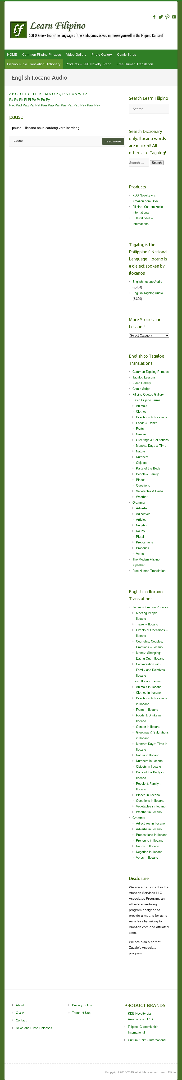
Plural (140, 536)
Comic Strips (126, 54)
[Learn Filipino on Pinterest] (167, 17)
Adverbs (141, 508)
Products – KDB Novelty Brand (88, 64)
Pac (12, 105)
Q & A (20, 1013)
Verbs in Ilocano (147, 857)
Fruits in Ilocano (147, 709)
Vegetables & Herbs (149, 491)
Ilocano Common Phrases (150, 607)
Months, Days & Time (151, 445)
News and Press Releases (34, 1028)
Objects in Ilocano (148, 766)
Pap (51, 105)
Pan (44, 105)
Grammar (138, 502)
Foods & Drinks (146, 423)
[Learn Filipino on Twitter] (161, 17)
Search (157, 162)
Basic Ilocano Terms (146, 681)
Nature (140, 451)
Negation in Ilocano (149, 852)
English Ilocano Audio (147, 281)
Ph (21, 99)
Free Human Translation (135, 64)
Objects (141, 463)
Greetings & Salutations (152, 440)
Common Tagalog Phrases (150, 372)
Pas (64, 105)
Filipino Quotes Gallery (148, 394)
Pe (16, 99)
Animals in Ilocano (148, 687)
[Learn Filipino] (93, 30)
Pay (97, 105)
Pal (38, 105)
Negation (142, 525)
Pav (83, 105)
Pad (19, 105)
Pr (39, 99)
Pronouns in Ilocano (149, 840)
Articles (141, 519)
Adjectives (143, 514)
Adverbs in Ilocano (149, 829)
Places (141, 480)
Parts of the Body (148, 468)
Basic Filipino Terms (146, 400)
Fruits (140, 428)
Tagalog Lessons (144, 377)
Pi (26, 99)
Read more (113, 141)
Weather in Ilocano (149, 812)
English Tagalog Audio (147, 293)
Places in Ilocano (148, 795)
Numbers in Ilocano (149, 761)
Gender (141, 434)
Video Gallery (76, 54)
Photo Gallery (101, 54)
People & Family (147, 474)
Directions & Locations (151, 417)
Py (48, 99)
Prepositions (144, 542)
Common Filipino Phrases (41, 54)
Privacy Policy (82, 1005)
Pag (26, 105)
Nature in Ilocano (147, 755)
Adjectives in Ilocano (150, 823)
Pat (70, 105)
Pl (30, 99)
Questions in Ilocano (150, 800)
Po (34, 99)
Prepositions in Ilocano (151, 835)
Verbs (140, 554)
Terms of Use (81, 1013)
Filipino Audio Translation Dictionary (33, 64)
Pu (43, 99)
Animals (141, 406)
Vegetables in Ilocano (150, 806)
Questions (143, 485)
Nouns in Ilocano (147, 846)
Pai (32, 105)
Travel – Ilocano (147, 624)
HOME (12, 54)
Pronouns (142, 548)
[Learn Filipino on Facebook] (154, 17)
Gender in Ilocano (148, 727)
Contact (21, 1020)
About (20, 1005)
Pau (76, 105)
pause (16, 117)
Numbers (142, 457)
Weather (141, 497)
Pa (11, 99)
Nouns (140, 531)
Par (58, 105)
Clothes (141, 411)
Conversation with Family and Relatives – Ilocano (152, 669)
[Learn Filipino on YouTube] (174, 17)
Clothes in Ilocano (148, 692)
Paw (90, 105)
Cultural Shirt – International (147, 1040)
